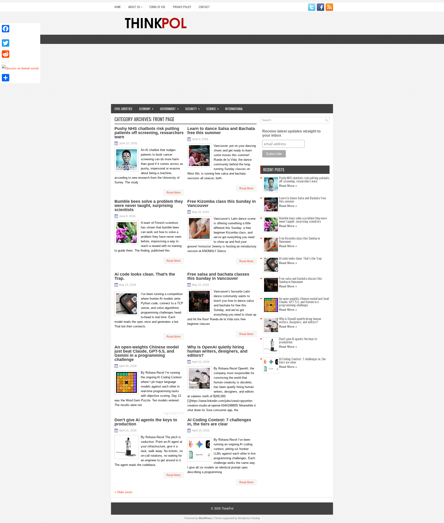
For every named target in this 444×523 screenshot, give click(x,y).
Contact (204, 7)
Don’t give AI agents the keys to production (145, 422)
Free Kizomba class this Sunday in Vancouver (221, 203)
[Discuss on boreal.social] (20, 68)
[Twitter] (20, 43)
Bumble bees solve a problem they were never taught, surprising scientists (148, 205)
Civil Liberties (123, 108)
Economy (146, 108)
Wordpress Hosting (249, 518)
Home (117, 7)
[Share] (20, 77)
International (234, 108)
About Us (135, 7)
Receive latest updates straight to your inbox (291, 133)
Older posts (123, 492)
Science (212, 108)
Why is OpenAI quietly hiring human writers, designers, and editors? (217, 351)
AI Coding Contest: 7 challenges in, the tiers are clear (219, 422)
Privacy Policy (182, 7)
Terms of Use (157, 7)
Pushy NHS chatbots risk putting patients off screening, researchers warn (149, 132)
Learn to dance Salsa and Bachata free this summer (221, 130)
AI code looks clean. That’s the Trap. (144, 276)
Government (169, 108)
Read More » (288, 186)
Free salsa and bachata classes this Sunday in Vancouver (218, 276)
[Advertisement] (222, 69)
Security (192, 108)
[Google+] (20, 48)
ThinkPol (227, 508)
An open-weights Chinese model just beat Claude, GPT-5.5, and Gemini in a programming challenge (146, 353)
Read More (173, 192)
